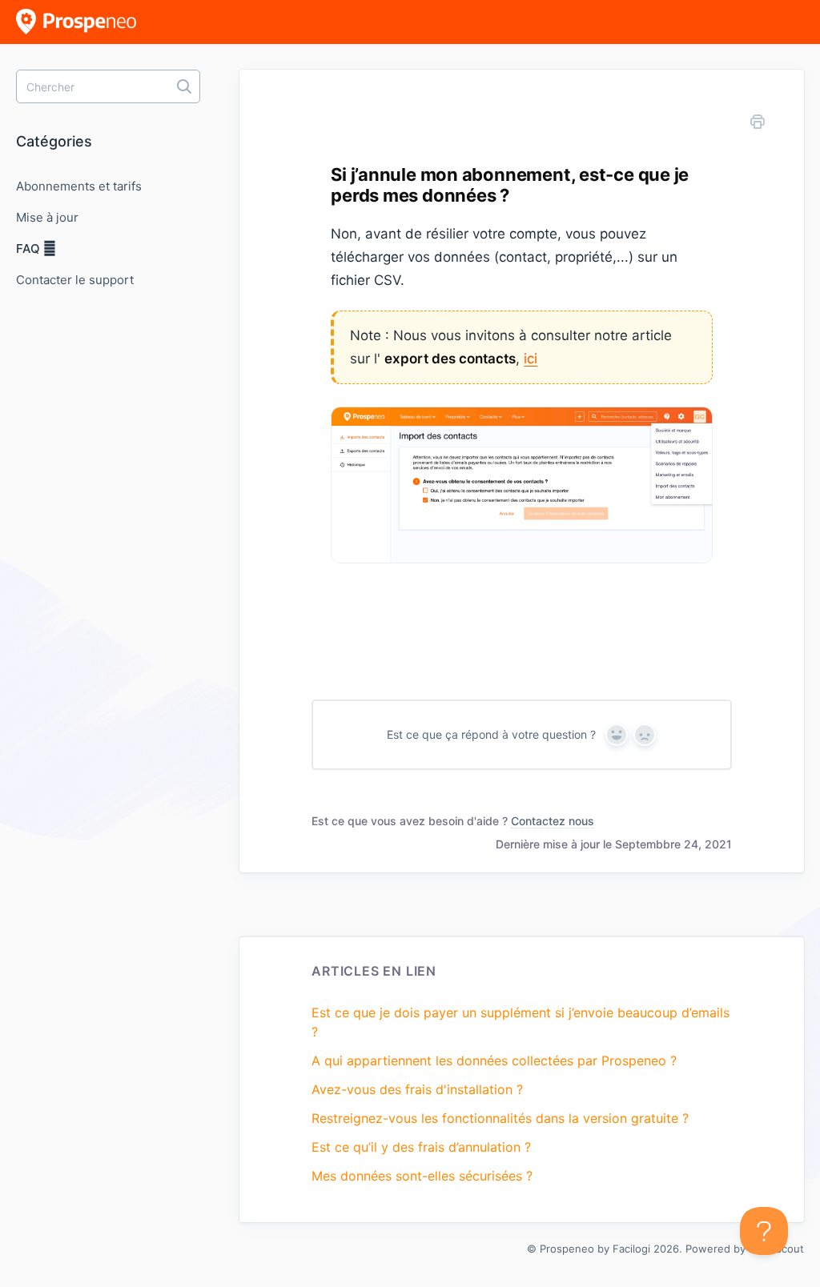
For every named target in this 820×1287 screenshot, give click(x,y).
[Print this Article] (757, 124)
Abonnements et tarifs (79, 186)
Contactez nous (552, 821)
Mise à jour (47, 217)
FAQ (29, 248)
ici (530, 359)
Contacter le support (75, 279)
